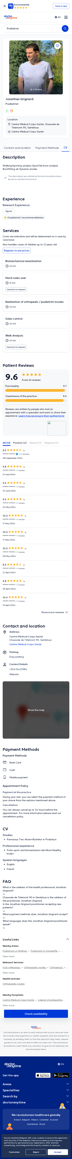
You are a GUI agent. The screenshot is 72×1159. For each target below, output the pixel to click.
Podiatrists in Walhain (15, 950)
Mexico (34, 1119)
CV (65, 147)
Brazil (42, 1124)
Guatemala (32, 1124)
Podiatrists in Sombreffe (44, 950)
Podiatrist (12, 103)
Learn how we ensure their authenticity (41, 415)
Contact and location (17, 147)
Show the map (36, 710)
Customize (14, 1152)
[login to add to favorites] (57, 45)
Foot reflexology (12, 967)
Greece (17, 1119)
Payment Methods (47, 147)
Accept (57, 1152)
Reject (36, 1152)
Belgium (26, 1119)
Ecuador (54, 1119)
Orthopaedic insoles (35, 967)
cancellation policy (13, 816)
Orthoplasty (56, 967)
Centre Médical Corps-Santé (19, 999)
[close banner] (4, 6)
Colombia (44, 1119)
